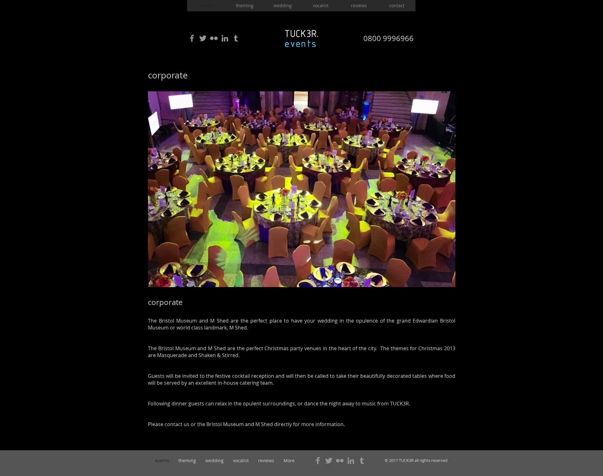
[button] (301, 189)
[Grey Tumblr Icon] (236, 38)
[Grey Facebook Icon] (192, 38)
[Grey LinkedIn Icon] (225, 38)
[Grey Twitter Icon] (203, 38)
